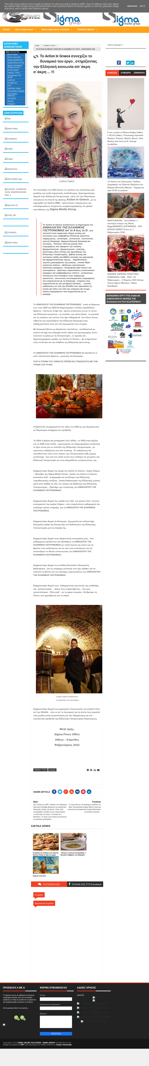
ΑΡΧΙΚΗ (6, 29)
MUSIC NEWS (12, 54)
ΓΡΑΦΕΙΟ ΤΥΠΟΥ (49, 45)
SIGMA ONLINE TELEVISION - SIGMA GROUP (36, 1043)
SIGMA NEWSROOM (14, 60)
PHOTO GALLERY (14, 57)
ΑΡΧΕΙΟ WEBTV (13, 70)
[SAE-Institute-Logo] (13, 179)
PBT (22, 1045)
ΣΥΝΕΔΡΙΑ (11, 104)
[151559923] (10, 233)
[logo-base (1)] (11, 205)
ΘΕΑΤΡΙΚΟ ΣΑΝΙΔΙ (14, 88)
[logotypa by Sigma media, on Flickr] (125, 357)
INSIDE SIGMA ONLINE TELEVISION (55, 29)
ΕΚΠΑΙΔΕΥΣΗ (12, 83)
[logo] (8, 119)
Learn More (132, 6)
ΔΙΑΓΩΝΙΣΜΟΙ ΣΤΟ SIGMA (14, 76)
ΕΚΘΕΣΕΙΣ (11, 80)
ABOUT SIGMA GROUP (24, 29)
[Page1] (93, 26)
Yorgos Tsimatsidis (64, 1045)
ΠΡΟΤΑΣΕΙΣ (11, 98)
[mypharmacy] (11, 169)
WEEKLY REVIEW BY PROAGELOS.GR (15, 66)
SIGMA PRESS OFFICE (15, 63)
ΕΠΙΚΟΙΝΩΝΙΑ (133, 35)
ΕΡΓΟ (9, 86)
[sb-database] (11, 139)
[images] (9, 149)
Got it (142, 6)
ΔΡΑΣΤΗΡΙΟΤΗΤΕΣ (111, 35)
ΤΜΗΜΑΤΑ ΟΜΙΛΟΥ (86, 29)
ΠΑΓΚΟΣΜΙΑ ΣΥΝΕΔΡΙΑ (15, 91)
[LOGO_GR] (10, 215)
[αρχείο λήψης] (11, 129)
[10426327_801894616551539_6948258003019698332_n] (16, 195)
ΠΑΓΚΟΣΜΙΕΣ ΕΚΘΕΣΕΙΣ (12, 95)
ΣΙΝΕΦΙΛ (10, 101)
